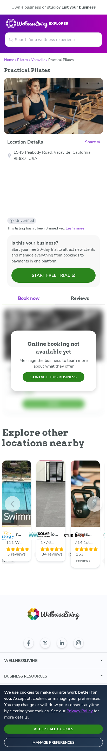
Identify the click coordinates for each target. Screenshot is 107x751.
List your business (79, 7)
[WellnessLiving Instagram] (78, 643)
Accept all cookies (53, 729)
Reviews (80, 298)
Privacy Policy (79, 711)
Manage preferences (53, 742)
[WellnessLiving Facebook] (28, 643)
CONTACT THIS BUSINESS (53, 376)
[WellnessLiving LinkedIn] (62, 643)
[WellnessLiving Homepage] (53, 614)
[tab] (28, 298)
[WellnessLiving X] (45, 643)
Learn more (75, 228)
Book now (28, 298)
